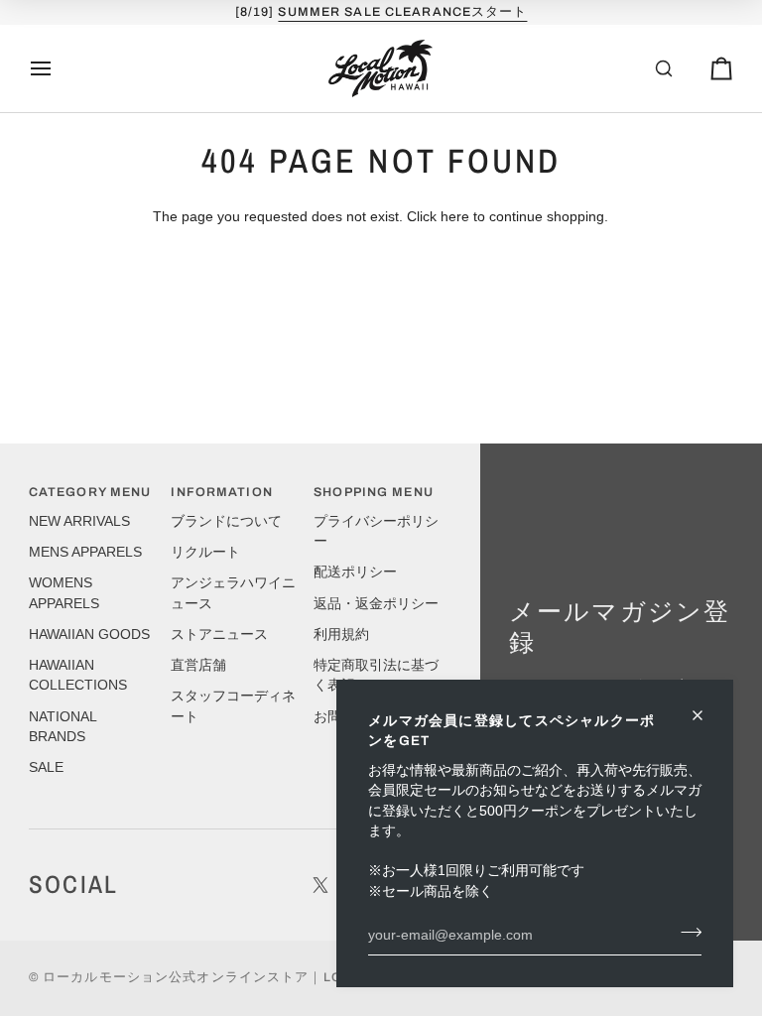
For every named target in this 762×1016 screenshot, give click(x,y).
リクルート (205, 552)
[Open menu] (58, 68)
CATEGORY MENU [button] (90, 492)
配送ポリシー (355, 572)
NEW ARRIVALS (79, 521)
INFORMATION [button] (221, 492)
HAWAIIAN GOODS (89, 634)
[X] (320, 885)
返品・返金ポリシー (376, 603)
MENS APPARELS (85, 552)
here (455, 216)
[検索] (644, 68)
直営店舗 (198, 665)
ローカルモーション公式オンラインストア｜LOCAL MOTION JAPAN (262, 977)
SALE (46, 767)
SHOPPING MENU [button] (374, 492)
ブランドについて (226, 521)
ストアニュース (219, 634)
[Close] (706, 715)
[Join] (685, 933)
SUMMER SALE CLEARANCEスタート (402, 12)
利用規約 (341, 634)
